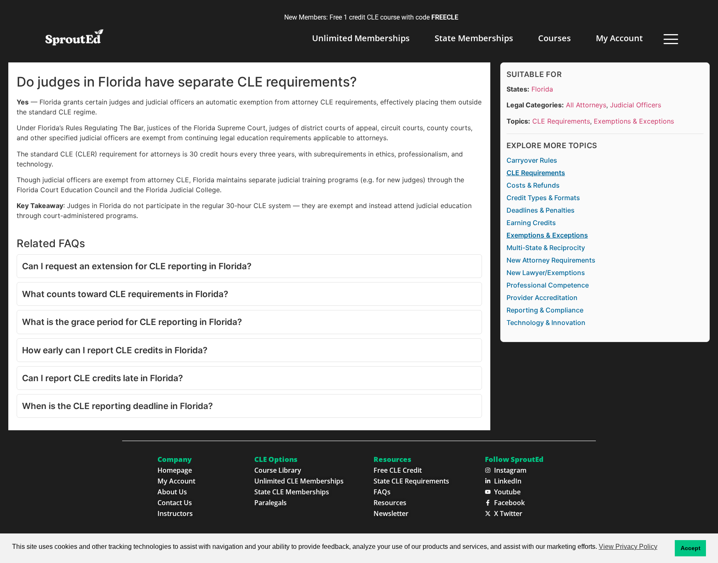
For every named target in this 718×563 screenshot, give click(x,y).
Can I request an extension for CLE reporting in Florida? (136, 266)
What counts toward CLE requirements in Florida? (125, 294)
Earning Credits (531, 222)
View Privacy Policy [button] (628, 546)
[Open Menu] (671, 39)
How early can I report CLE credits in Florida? (114, 350)
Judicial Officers (635, 105)
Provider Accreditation (542, 297)
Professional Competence (548, 285)
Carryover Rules (532, 160)
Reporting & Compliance (545, 310)
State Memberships (474, 38)
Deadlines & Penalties (541, 210)
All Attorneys (586, 105)
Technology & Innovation (546, 322)
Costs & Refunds (533, 185)
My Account (619, 38)
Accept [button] (691, 548)
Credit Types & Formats (543, 197)
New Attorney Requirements (551, 260)
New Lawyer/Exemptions (546, 272)
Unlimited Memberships (361, 38)
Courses (554, 38)
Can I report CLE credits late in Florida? (102, 378)
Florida (542, 89)
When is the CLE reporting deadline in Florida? (117, 406)
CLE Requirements (561, 121)
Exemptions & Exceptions (634, 121)
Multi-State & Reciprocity (546, 247)
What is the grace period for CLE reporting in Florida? (132, 322)
